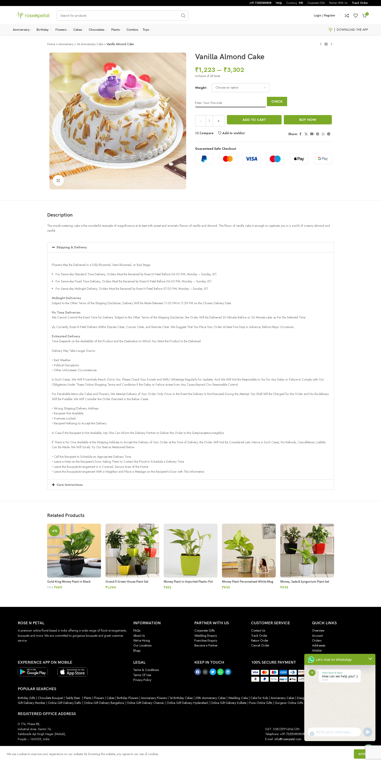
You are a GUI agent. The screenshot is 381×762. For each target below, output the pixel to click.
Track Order (360, 3)
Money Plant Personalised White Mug (247, 582)
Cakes (110, 698)
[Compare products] (346, 15)
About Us (139, 635)
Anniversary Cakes (282, 698)
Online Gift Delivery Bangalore (104, 703)
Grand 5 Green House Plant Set (126, 582)
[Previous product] (320, 44)
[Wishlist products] (355, 15)
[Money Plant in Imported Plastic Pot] (191, 551)
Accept (364, 754)
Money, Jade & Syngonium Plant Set (304, 582)
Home (51, 44)
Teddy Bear (72, 698)
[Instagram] (205, 672)
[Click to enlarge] (58, 180)
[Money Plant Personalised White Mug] (249, 551)
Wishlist (317, 650)
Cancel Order (260, 645)
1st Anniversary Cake (90, 44)
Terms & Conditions (146, 670)
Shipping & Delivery (71, 247)
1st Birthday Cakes (181, 698)
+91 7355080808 (260, 3)
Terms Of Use (142, 675)
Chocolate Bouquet (50, 698)
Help (279, 3)
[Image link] (33, 671)
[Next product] (331, 44)
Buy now (307, 119)
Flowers (99, 698)
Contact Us (258, 630)
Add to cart (254, 119)
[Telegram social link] (329, 134)
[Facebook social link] (300, 134)
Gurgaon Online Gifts (289, 703)
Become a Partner (206, 645)
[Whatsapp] (220, 672)
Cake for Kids (259, 698)
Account (317, 635)
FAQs (136, 630)
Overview (318, 630)
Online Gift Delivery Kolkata (228, 703)
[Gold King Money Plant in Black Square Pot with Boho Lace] (74, 551)
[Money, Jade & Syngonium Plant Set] (307, 551)
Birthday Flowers (127, 698)
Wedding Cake (238, 698)
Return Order (259, 640)
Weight (200, 87)
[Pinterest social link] (318, 134)
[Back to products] (326, 44)
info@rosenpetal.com (287, 739)
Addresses (318, 645)
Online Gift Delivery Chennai (145, 703)
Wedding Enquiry (205, 635)
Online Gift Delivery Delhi (64, 703)
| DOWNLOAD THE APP (350, 29)
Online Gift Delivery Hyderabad (187, 703)
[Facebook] (197, 672)
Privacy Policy (142, 680)
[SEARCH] (183, 15)
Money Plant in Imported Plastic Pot (188, 582)
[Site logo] (32, 15)
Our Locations (142, 645)
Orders (316, 640)
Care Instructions (69, 484)
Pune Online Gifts (260, 703)
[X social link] (306, 134)
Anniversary (65, 44)
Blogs (136, 650)
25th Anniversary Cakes (210, 698)
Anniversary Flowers (154, 698)
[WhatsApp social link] (323, 134)
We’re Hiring (141, 640)
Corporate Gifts (204, 630)
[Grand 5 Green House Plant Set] (132, 551)
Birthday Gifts (26, 698)
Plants (87, 698)
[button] (190, 247)
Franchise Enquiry (205, 640)
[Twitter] (213, 672)
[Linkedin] (228, 672)
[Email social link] (312, 134)
